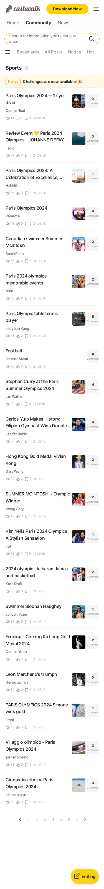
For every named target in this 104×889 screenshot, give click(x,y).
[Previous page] (20, 819)
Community (38, 22)
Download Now (67, 8)
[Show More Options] (8, 52)
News (63, 22)
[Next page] (85, 819)
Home (13, 22)
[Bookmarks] (26, 68)
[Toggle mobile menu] (96, 9)
